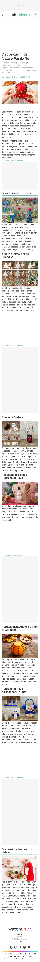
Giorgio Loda (6, 77)
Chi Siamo (20, 934)
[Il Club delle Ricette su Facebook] (11, 948)
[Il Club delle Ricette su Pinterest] (24, 948)
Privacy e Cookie (21, 959)
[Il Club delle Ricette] (19, 15)
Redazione (20, 936)
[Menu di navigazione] (3, 15)
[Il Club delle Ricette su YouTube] (29, 948)
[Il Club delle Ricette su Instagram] (15, 948)
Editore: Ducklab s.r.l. (26, 954)
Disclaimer (33, 959)
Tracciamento (8, 959)
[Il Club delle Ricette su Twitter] (20, 948)
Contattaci (20, 941)
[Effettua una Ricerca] (36, 15)
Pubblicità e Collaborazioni (20, 939)
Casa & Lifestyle (8, 51)
